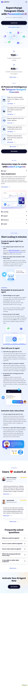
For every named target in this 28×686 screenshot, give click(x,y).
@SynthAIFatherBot (14, 250)
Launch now (14, 23)
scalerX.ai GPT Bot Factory (15, 252)
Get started (14, 151)
